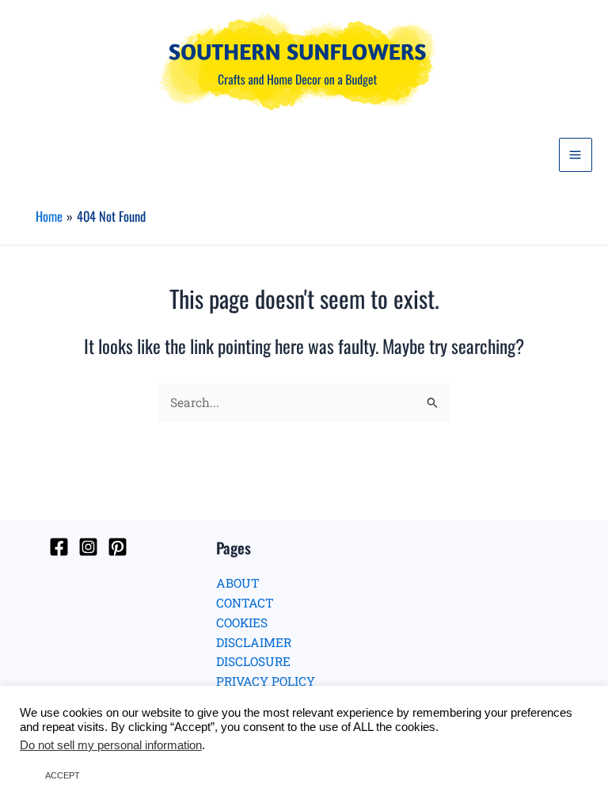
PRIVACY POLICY (265, 681)
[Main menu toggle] (575, 154)
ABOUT (238, 583)
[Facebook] (59, 547)
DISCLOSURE (253, 661)
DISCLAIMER (253, 642)
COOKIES (242, 622)
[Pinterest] (117, 547)
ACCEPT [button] (62, 775)
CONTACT (245, 603)
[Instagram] (88, 547)
